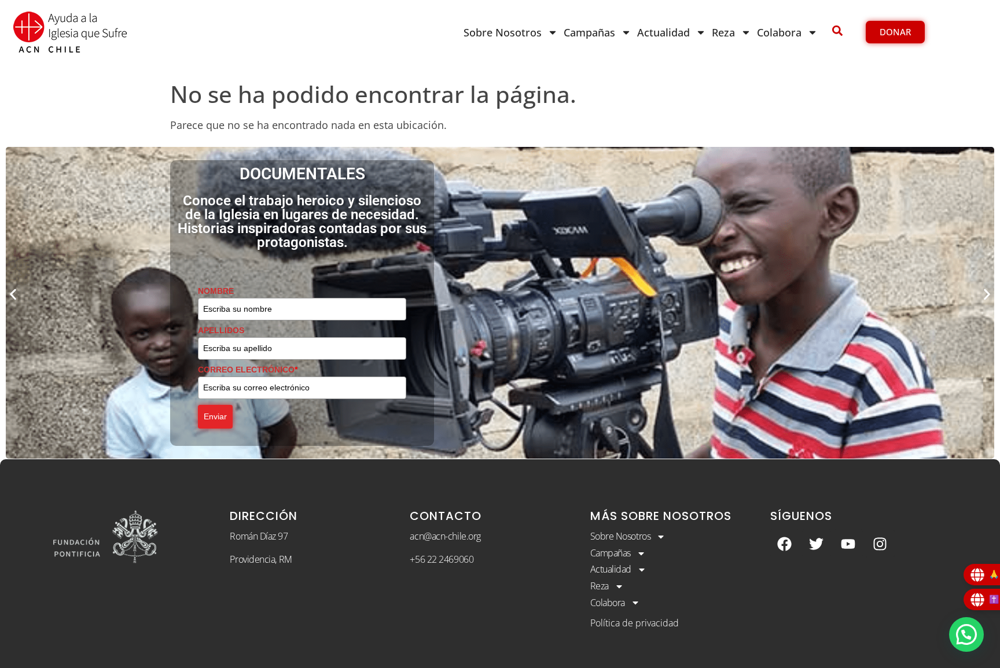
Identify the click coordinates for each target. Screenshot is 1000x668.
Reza (723, 32)
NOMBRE (216, 291)
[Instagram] (880, 543)
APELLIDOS (221, 330)
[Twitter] (816, 543)
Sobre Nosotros (503, 32)
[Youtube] (848, 543)
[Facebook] (784, 543)
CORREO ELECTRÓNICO (247, 370)
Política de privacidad (634, 623)
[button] (13, 294)
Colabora (779, 32)
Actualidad (663, 32)
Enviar (215, 416)
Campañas (589, 32)
